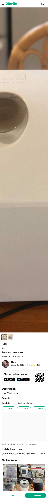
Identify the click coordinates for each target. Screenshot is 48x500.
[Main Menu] (3, 3)
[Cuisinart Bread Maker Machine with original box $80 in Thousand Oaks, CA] (38, 471)
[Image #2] (11, 337)
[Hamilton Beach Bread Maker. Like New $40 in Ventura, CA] (24, 485)
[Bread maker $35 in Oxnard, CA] (10, 471)
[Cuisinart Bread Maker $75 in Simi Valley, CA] (10, 485)
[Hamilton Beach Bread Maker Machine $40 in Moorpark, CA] (38, 485)
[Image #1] (4, 337)
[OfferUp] (11, 3)
